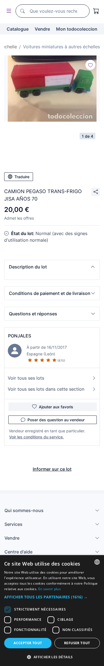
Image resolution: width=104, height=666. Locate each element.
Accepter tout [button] (28, 643)
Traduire (21, 176)
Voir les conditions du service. (36, 437)
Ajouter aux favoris (56, 406)
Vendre (42, 29)
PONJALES (19, 336)
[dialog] (52, 610)
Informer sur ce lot (52, 469)
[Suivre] (90, 65)
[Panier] (96, 11)
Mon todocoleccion (76, 29)
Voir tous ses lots (26, 378)
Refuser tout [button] (77, 643)
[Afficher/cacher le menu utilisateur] (8, 11)
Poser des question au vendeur (56, 419)
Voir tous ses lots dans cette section (46, 389)
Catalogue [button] (18, 29)
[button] (52, 266)
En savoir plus (49, 589)
